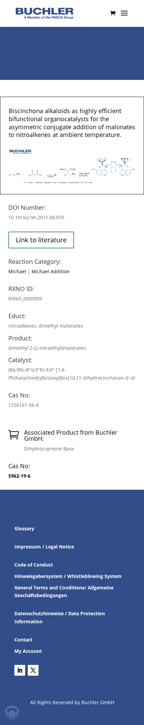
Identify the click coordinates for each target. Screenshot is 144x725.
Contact (23, 639)
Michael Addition (50, 271)
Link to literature (41, 239)
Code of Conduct (33, 565)
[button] (12, 713)
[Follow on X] (33, 670)
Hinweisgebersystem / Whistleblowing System (68, 576)
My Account (28, 651)
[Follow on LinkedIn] (19, 670)
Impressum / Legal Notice (44, 546)
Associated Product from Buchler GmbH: (70, 435)
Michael (17, 271)
